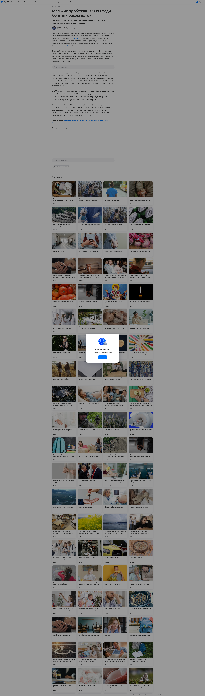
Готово (102, 357)
